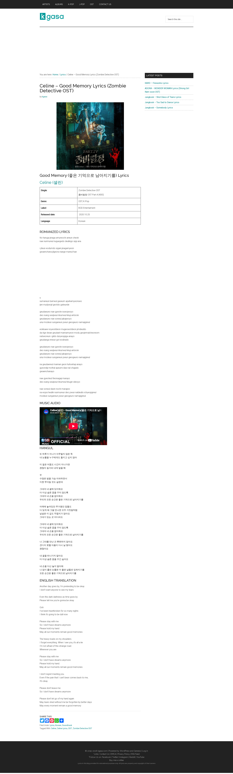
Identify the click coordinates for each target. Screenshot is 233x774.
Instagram (123, 757)
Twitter (115, 757)
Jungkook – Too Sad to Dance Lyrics (162, 102)
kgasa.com (102, 751)
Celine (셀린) (51, 182)
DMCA (113, 754)
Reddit (132, 757)
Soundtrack (67, 725)
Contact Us (104, 754)
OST (70, 728)
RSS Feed (135, 754)
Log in (145, 751)
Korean (58, 725)
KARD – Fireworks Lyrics (156, 83)
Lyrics (52, 725)
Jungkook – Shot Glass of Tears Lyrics (163, 97)
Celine (53, 728)
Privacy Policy (124, 754)
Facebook (106, 757)
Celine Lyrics (62, 728)
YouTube (140, 757)
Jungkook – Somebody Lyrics (159, 107)
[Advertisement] (116, 47)
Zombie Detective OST (82, 728)
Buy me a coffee (116, 760)
